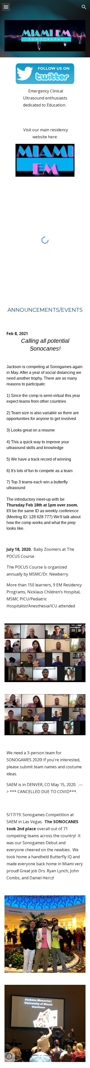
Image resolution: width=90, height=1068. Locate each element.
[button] (6, 7)
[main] (45, 103)
